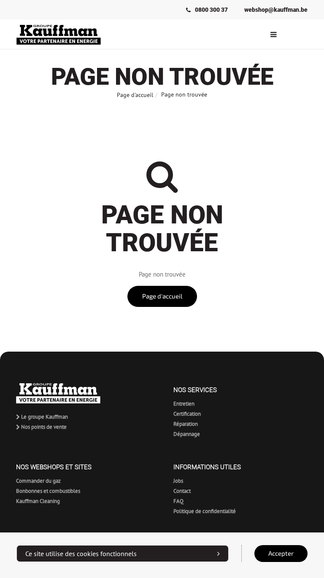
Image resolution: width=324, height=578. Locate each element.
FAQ (178, 501)
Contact (182, 491)
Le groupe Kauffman (44, 416)
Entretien (183, 403)
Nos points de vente (43, 426)
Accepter (281, 553)
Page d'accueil (135, 95)
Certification (187, 413)
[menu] (273, 34)
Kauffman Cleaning (38, 501)
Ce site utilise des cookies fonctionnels (81, 553)
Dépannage (186, 434)
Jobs (178, 480)
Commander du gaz (38, 480)
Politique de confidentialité (204, 511)
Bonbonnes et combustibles (48, 491)
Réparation (185, 423)
